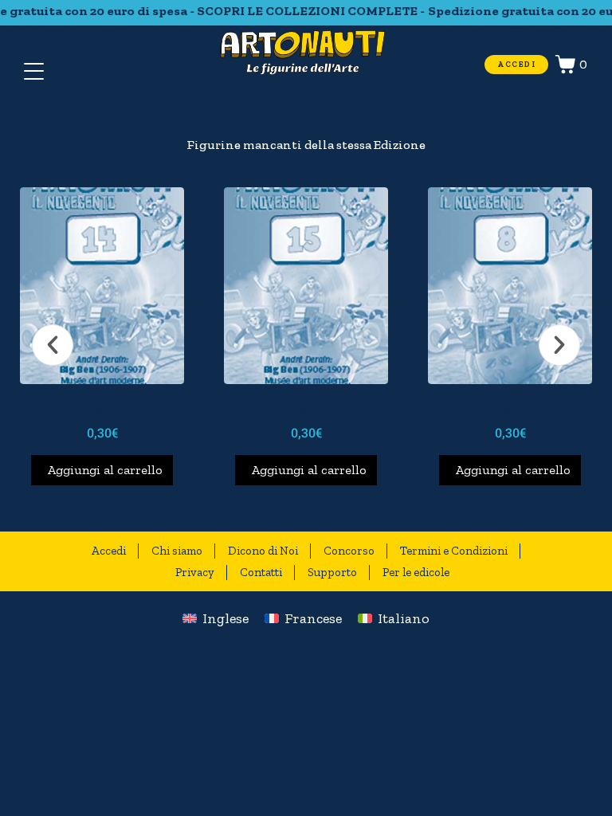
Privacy (194, 572)
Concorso (349, 550)
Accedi (109, 550)
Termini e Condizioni (454, 550)
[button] (52, 345)
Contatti (261, 572)
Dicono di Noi (263, 550)
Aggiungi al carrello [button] (104, 469)
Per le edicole (415, 572)
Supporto (332, 572)
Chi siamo (176, 550)
